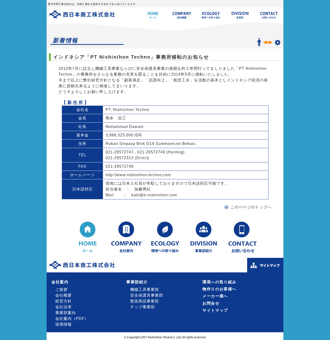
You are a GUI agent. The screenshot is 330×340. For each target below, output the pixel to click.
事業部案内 (65, 313)
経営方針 (63, 301)
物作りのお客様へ (219, 289)
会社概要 (63, 295)
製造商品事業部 (144, 301)
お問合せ (210, 303)
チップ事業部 (142, 307)
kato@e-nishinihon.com (154, 195)
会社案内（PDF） (72, 318)
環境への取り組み (219, 282)
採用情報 (63, 324)
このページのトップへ (251, 207)
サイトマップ (215, 310)
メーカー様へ (215, 296)
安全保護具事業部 (146, 295)
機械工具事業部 (144, 289)
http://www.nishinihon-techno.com (138, 175)
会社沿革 (63, 307)
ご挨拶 (61, 289)
